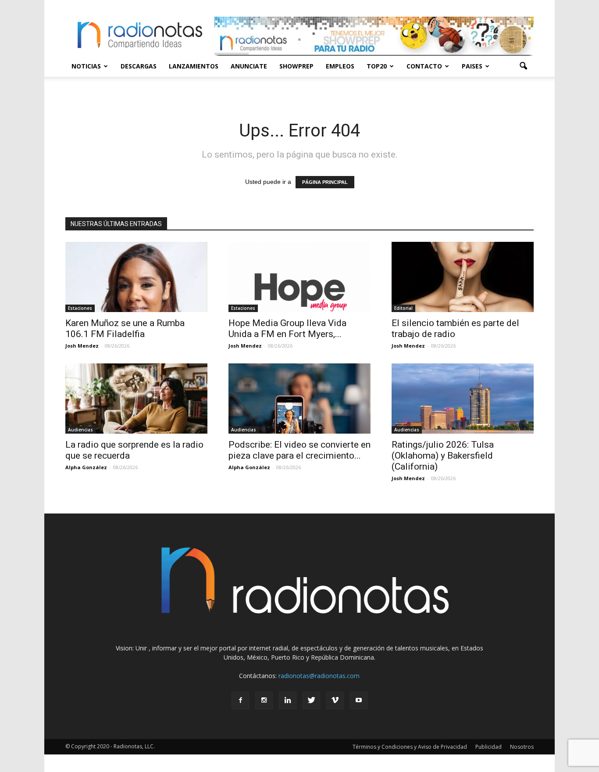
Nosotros (522, 746)
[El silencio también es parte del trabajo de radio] (463, 277)
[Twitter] (311, 700)
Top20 (377, 66)
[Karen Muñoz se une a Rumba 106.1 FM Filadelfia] (136, 277)
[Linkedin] (287, 700)
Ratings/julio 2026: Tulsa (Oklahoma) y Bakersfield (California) (443, 455)
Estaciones (80, 308)
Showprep (296, 66)
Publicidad (488, 746)
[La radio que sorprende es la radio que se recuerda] (136, 398)
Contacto (424, 66)
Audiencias (80, 430)
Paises (472, 66)
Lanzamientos (193, 66)
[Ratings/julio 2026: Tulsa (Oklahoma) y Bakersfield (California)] (463, 398)
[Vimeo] (335, 700)
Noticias (86, 66)
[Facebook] (240, 700)
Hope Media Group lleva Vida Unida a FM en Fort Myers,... (287, 328)
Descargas (139, 66)
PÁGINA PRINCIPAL (325, 182)
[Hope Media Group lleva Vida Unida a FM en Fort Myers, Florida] (299, 277)
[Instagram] (264, 700)
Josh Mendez (82, 345)
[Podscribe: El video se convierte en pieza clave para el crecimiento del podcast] (299, 398)
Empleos (340, 66)
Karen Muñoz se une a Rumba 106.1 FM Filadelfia (125, 328)
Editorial (403, 308)
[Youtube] (358, 700)
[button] (523, 66)
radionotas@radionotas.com (319, 675)
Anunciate (249, 66)
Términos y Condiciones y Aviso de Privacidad (410, 746)
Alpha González (86, 467)
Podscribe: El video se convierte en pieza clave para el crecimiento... (299, 450)
